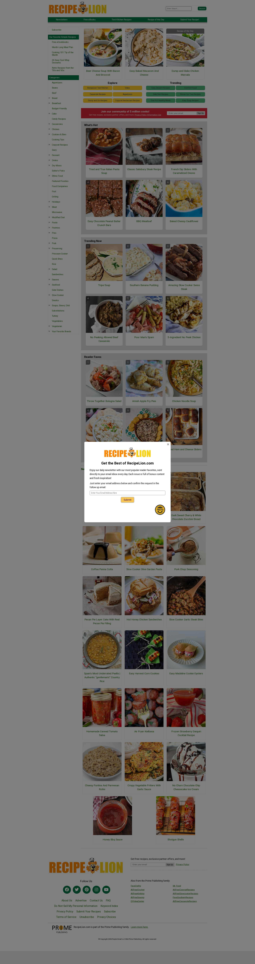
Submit (127, 499)
